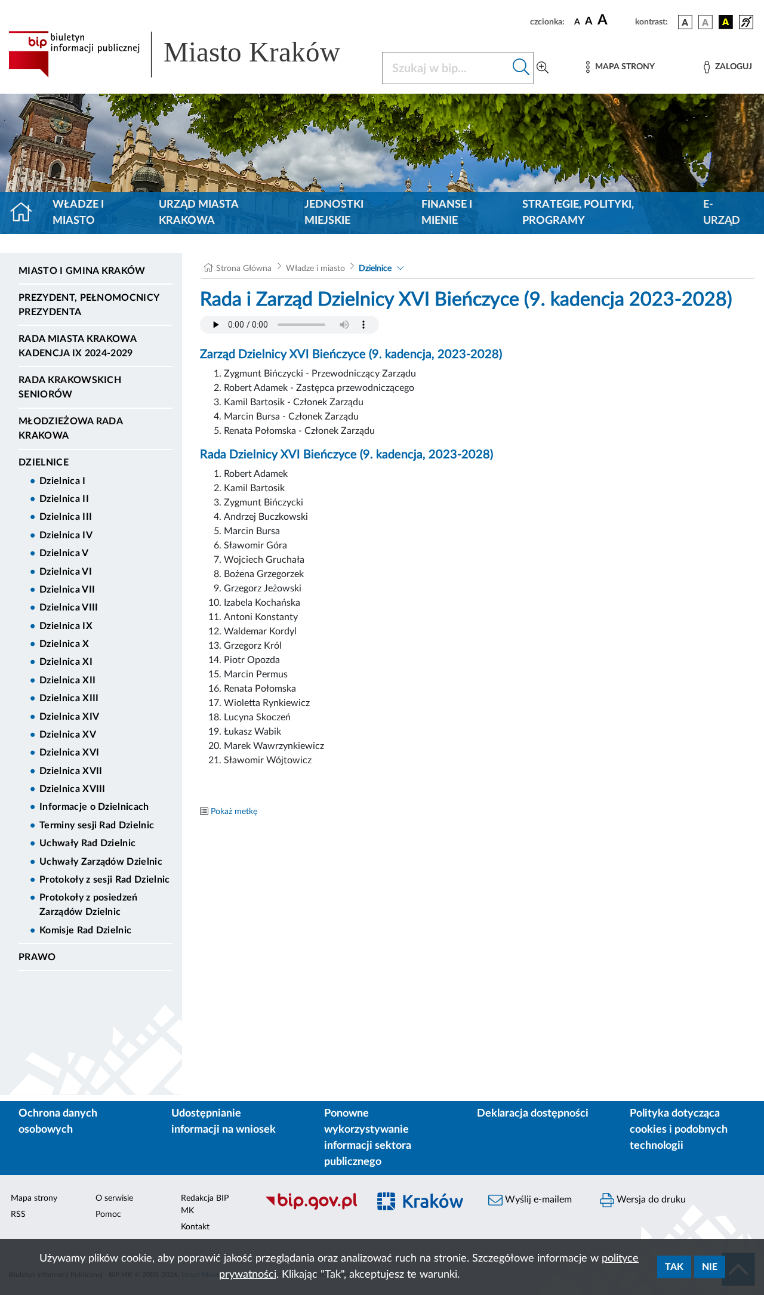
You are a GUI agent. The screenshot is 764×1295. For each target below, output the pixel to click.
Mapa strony (34, 1198)
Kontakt (195, 1227)
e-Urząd (721, 212)
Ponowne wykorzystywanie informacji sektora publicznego (367, 1137)
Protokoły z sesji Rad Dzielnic (104, 879)
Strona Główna (244, 268)
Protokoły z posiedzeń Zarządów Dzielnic (88, 905)
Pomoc (108, 1214)
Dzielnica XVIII (72, 789)
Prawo (37, 957)
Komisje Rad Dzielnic (85, 930)
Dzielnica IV (66, 535)
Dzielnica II (64, 499)
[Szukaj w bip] (521, 68)
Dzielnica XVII (70, 771)
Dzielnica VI (65, 571)
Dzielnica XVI (69, 752)
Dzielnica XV (67, 734)
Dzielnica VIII (68, 607)
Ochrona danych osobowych (58, 1121)
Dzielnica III (65, 517)
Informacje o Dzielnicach (94, 807)
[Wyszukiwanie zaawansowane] (543, 68)
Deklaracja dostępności (533, 1113)
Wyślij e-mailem (537, 1199)
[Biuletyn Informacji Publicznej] (311, 1208)
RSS (18, 1214)
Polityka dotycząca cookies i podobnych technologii (679, 1129)
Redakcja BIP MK (205, 1204)
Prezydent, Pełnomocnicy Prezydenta (89, 305)
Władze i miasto (78, 212)
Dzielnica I (62, 481)
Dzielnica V (64, 553)
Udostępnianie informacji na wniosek (223, 1121)
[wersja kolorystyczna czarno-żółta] (726, 22)
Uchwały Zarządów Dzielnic (100, 862)
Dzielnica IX (66, 626)
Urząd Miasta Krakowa (198, 212)
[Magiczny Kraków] (422, 1208)
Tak (674, 1267)
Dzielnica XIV (69, 717)
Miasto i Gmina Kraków (82, 271)
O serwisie (114, 1198)
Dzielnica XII (67, 680)
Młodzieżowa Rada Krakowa (70, 428)
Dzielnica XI (66, 662)
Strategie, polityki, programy (578, 212)
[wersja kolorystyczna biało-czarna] (705, 22)
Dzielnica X (64, 644)
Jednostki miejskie (333, 212)
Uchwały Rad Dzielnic (87, 843)
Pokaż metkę (234, 811)
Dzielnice (44, 462)
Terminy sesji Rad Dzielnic (96, 825)
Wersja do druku (650, 1199)
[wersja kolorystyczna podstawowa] (685, 22)
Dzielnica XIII (68, 698)
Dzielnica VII (67, 589)
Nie (709, 1267)
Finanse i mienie (446, 212)
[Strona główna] (26, 213)
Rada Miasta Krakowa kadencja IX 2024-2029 (77, 346)
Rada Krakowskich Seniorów (70, 387)
